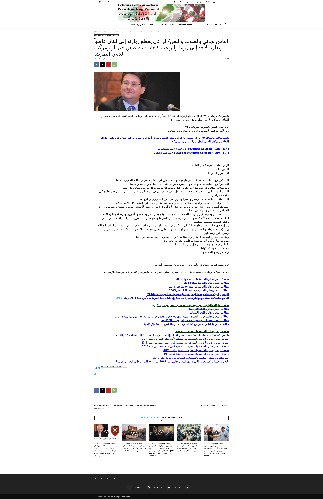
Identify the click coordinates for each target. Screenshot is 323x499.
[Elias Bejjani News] (161, 13)
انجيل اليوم (216, 2)
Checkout (153, 24)
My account (168, 24)
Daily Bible (225, 2)
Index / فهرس (137, 24)
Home (96, 31)
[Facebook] (96, 2)
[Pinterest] (108, 64)
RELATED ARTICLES (150, 418)
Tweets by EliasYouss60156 (105, 478)
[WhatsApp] (114, 64)
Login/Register (184, 24)
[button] (226, 25)
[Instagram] (100, 2)
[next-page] (99, 460)
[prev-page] (95, 460)
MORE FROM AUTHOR (172, 418)
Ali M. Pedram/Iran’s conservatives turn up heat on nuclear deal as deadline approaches (125, 406)
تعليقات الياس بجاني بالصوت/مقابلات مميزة (166, 31)
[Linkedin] (104, 2)
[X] (108, 2)
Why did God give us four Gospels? (214, 405)
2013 (172, 298)
